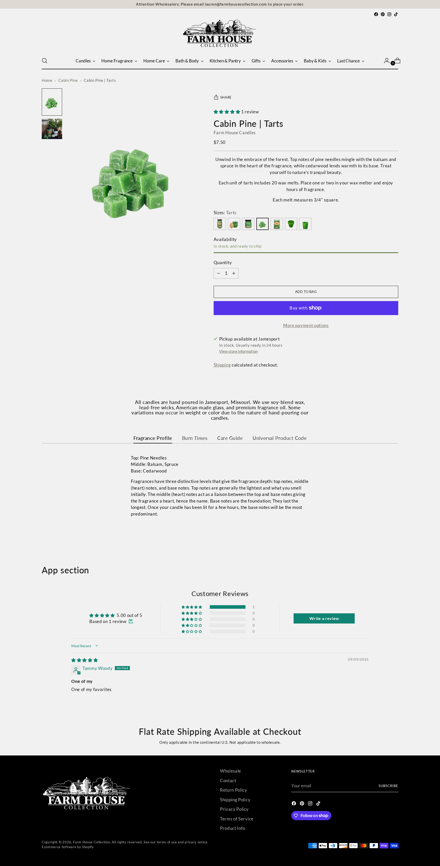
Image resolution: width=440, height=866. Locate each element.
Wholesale (230, 771)
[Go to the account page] (385, 61)
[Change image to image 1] (52, 102)
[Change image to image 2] (52, 129)
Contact (228, 780)
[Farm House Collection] (220, 35)
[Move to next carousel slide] (394, 537)
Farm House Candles (235, 132)
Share (226, 97)
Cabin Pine (68, 80)
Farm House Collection (91, 842)
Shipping (222, 365)
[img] (84, 660)
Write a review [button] (324, 618)
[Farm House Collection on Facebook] (376, 14)
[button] (227, 111)
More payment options (306, 325)
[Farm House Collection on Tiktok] (396, 14)
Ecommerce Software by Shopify (68, 847)
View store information (238, 351)
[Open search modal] (44, 61)
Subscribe (388, 786)
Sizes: (225, 212)
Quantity (223, 262)
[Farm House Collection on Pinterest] (382, 14)
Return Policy (233, 790)
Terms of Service (237, 818)
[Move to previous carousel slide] (382, 538)
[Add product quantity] (218, 273)
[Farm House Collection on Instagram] (389, 14)
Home (47, 80)
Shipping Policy (235, 799)
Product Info (232, 828)
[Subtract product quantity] (233, 273)
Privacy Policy (234, 809)
